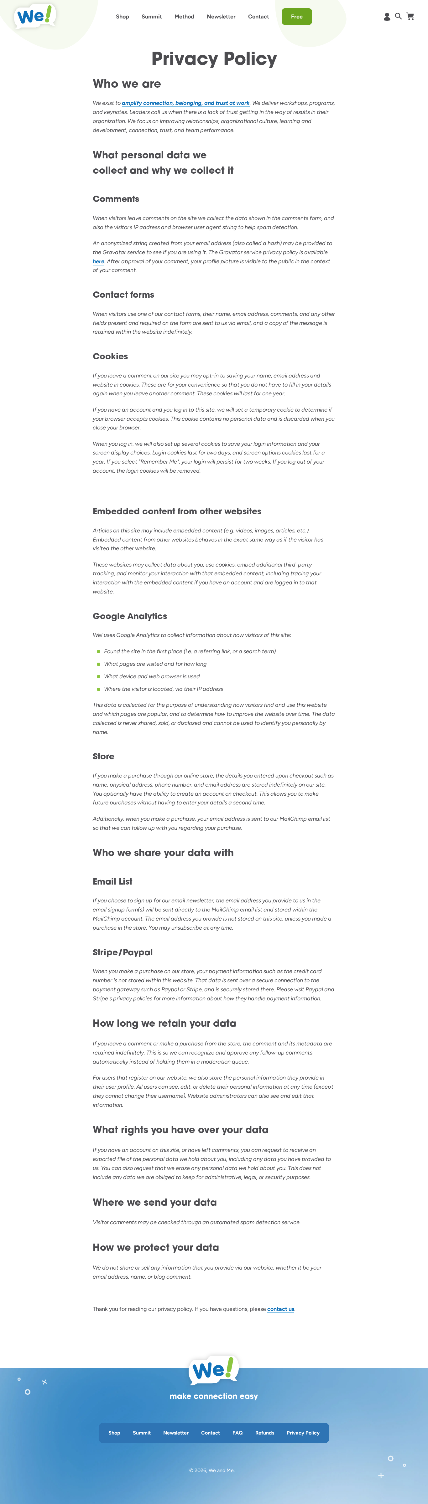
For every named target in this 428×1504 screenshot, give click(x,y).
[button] (398, 16)
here (98, 261)
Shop (122, 16)
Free (297, 16)
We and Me (221, 1470)
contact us (280, 1309)
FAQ (237, 1433)
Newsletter (221, 16)
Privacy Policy (303, 1433)
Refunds (264, 1433)
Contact (258, 16)
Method (184, 16)
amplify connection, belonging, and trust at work (186, 103)
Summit (152, 16)
